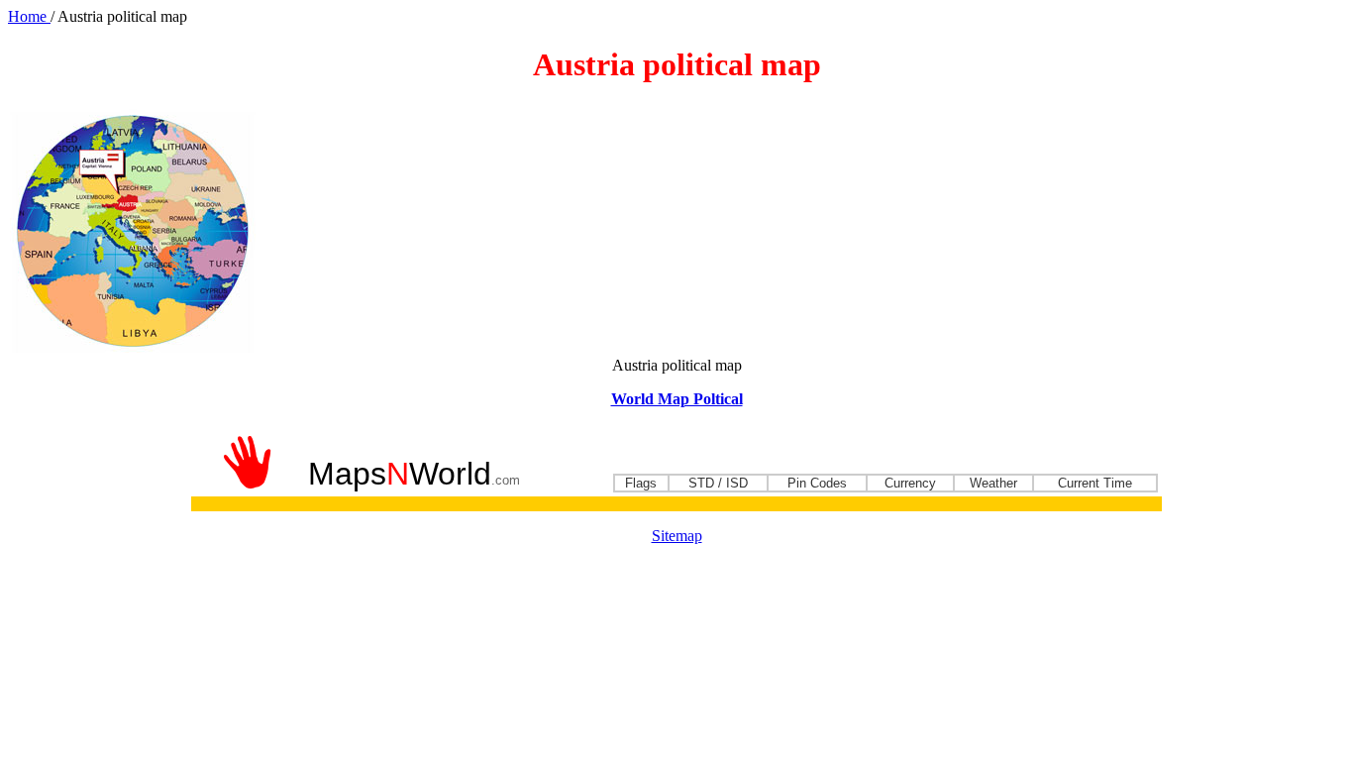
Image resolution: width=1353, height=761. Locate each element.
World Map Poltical (677, 398)
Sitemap (677, 535)
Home (29, 16)
